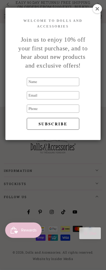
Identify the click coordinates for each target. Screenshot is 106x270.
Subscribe (53, 124)
